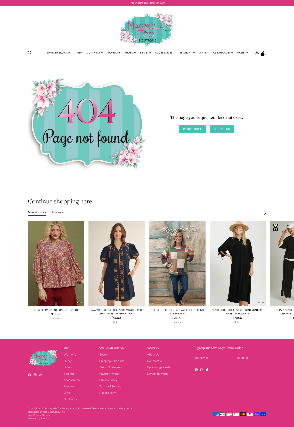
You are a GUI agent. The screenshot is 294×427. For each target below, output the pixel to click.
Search (104, 354)
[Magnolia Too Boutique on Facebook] (30, 375)
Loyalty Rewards (157, 373)
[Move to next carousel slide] (263, 213)
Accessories (72, 380)
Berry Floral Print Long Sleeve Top (56, 310)
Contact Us (154, 361)
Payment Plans (109, 373)
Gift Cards (70, 399)
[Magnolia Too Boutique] (147, 27)
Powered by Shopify (38, 418)
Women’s (70, 354)
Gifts (67, 392)
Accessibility (107, 392)
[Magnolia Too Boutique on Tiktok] (41, 375)
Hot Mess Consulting (54, 411)
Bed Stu (69, 373)
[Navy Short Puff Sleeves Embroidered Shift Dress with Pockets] (116, 263)
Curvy (68, 361)
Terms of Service (110, 386)
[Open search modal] (29, 52)
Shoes (68, 367)
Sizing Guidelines (110, 367)
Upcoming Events (158, 367)
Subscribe (242, 358)
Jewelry (69, 386)
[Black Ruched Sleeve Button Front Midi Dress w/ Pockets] (238, 263)
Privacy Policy (108, 380)
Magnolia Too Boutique (59, 408)
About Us (153, 354)
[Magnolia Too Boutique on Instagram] (35, 375)
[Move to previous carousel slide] (255, 213)
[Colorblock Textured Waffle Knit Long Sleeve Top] (177, 263)
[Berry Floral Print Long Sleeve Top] (56, 263)
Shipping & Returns (111, 361)
